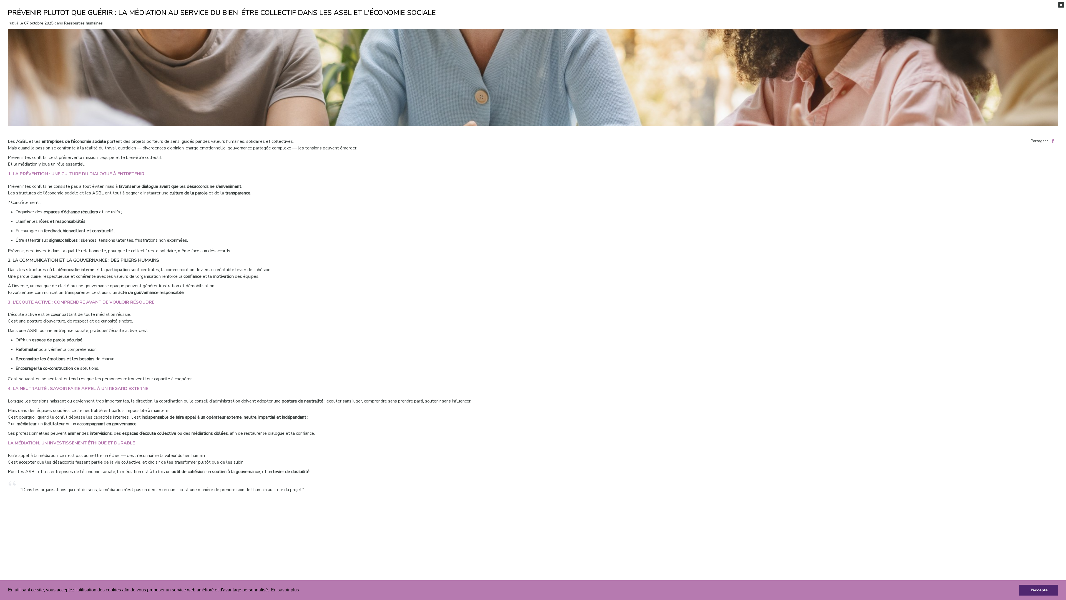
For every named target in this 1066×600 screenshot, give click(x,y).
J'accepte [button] (1039, 590)
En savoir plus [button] (285, 590)
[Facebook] (1053, 141)
